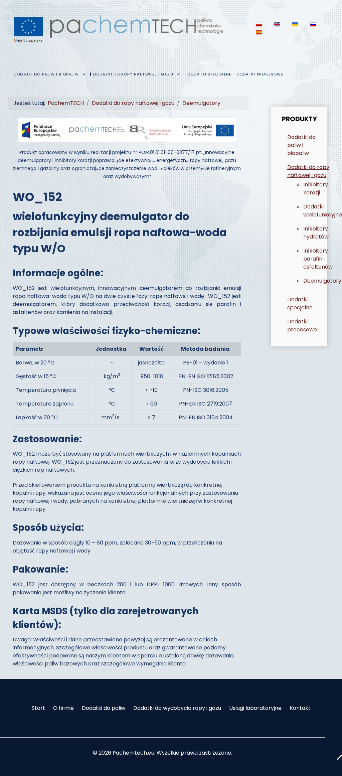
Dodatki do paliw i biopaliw (301, 145)
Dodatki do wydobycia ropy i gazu (177, 708)
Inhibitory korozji (315, 188)
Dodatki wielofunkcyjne (322, 210)
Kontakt (300, 708)
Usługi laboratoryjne (255, 708)
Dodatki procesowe (302, 325)
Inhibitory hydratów (316, 233)
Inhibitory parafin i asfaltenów (318, 259)
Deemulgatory (322, 281)
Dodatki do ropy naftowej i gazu (308, 171)
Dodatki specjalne (300, 303)
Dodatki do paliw (103, 708)
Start (38, 708)
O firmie (63, 708)
